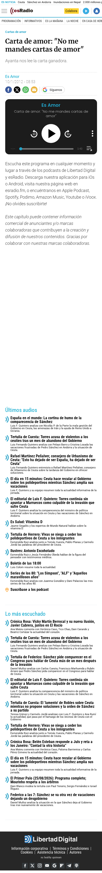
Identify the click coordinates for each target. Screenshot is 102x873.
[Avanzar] (68, 133)
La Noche (73, 21)
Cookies (27, 852)
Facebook (25, 866)
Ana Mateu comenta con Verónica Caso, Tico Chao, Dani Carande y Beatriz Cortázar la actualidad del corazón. (52, 627)
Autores (75, 852)
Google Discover (54, 866)
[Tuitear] (17, 89)
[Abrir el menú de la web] (5, 11)
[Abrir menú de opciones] (92, 133)
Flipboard (62, 866)
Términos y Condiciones (70, 848)
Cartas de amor (15, 32)
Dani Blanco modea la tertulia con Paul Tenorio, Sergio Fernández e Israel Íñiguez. (53, 783)
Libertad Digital (51, 839)
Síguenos (56, 89)
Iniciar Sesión (96, 11)
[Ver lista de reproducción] (89, 148)
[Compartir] (8, 89)
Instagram (39, 866)
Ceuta (21, 2)
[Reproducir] (51, 133)
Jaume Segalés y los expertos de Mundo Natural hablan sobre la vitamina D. (48, 525)
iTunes (76, 866)
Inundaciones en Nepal (67, 2)
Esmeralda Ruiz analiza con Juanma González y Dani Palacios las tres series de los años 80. (51, 578)
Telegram (69, 866)
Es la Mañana (54, 21)
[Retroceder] (34, 133)
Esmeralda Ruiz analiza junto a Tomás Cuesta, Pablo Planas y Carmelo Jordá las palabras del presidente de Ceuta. (51, 540)
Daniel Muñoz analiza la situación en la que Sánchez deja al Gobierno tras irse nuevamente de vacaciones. (52, 800)
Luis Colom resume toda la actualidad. (33, 565)
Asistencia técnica (51, 852)
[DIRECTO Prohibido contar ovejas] (86, 11)
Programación (11, 21)
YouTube (47, 866)
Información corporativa (29, 848)
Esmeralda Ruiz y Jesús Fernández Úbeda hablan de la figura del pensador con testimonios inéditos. (48, 554)
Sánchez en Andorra (39, 2)
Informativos (33, 21)
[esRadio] (21, 10)
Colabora (71, 11)
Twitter (32, 866)
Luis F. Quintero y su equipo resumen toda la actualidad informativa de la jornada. (53, 486)
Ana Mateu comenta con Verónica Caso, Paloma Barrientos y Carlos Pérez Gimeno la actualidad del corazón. (51, 747)
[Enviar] (25, 89)
